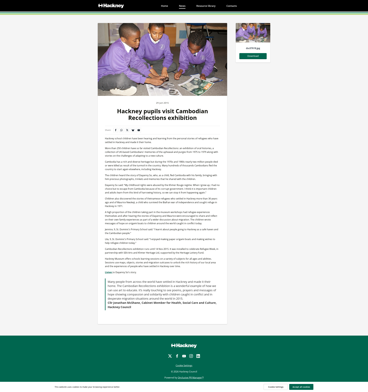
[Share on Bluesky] (133, 130)
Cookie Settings (184, 365)
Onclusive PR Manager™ (191, 377)
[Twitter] (170, 356)
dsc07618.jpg (253, 48)
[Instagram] (191, 356)
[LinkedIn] (198, 356)
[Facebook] (177, 356)
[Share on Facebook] (115, 130)
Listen (109, 272)
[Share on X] (127, 130)
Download (253, 56)
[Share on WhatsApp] (121, 130)
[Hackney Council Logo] (184, 346)
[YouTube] (184, 356)
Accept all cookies (301, 387)
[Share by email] (138, 130)
